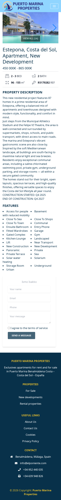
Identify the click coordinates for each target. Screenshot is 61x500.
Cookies (30, 434)
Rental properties (30, 403)
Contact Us (30, 428)
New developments (30, 397)
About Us (30, 422)
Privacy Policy (30, 441)
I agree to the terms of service (29, 328)
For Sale (30, 391)
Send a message (21, 335)
